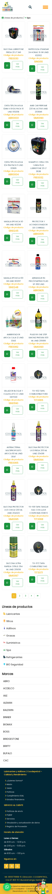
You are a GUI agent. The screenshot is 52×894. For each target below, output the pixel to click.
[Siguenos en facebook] (6, 866)
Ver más (17, 65)
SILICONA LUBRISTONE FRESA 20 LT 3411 (13, 51)
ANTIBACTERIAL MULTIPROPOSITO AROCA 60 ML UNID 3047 (14, 452)
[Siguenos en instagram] (11, 866)
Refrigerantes (14, 657)
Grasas (10, 635)
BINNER (7, 717)
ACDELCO (8, 688)
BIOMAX (7, 724)
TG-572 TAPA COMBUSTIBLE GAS (38, 565)
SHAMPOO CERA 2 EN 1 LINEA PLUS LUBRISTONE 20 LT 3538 (38, 167)
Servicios (10, 819)
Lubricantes (13, 614)
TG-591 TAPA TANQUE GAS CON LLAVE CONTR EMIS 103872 (38, 509)
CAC (6, 760)
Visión (9, 788)
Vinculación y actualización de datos (23, 822)
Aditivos (11, 628)
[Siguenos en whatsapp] (17, 866)
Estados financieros (15, 799)
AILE (5, 695)
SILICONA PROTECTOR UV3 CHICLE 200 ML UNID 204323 (13, 509)
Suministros (13, 642)
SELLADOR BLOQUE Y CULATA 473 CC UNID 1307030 (13, 393)
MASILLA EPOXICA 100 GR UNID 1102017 (13, 279)
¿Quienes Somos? (14, 780)
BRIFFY (6, 746)
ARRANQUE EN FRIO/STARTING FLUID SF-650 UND (38, 281)
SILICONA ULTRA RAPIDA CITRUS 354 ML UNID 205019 (13, 566)
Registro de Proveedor (16, 826)
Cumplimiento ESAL (15, 796)
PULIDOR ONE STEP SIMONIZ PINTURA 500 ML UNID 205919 (38, 337)
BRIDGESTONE (11, 739)
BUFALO (7, 753)
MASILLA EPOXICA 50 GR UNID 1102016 (13, 223)
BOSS (6, 731)
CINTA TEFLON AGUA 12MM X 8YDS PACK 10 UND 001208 (13, 108)
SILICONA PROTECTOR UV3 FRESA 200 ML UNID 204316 (38, 450)
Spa (8, 650)
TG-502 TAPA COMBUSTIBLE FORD (38, 392)
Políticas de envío (14, 811)
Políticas (10, 792)
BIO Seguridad (14, 664)
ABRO (6, 681)
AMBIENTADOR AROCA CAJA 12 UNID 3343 (13, 337)
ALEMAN (7, 702)
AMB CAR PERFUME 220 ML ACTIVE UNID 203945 (38, 108)
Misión (9, 784)
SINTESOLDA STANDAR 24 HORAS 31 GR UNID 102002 (38, 52)
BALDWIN (8, 710)
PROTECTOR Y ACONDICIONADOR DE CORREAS (38, 224)
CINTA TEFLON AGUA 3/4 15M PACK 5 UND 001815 (13, 165)
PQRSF (9, 815)
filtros (9, 621)
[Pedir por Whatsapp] (7, 65)
